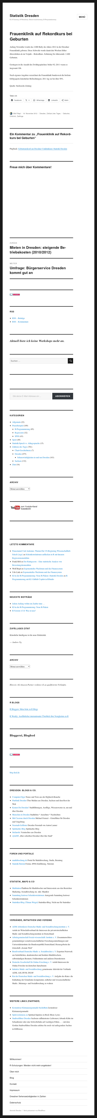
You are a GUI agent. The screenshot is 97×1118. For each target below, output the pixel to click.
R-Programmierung (22, 429)
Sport (14, 439)
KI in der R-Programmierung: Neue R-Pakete (30, 607)
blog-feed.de (15, 772)
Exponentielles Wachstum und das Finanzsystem (43, 568)
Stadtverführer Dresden (21, 1018)
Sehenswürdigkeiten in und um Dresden (33, 457)
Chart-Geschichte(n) (23, 450)
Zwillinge (20, 116)
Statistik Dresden (24, 15)
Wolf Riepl (17, 113)
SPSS (17, 436)
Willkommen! (15, 1059)
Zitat (14, 464)
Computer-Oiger (18, 797)
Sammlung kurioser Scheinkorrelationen (28, 895)
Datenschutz (15, 1102)
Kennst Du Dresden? (20, 807)
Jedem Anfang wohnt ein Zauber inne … (28, 603)
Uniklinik (13, 116)
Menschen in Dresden (21, 814)
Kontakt (13, 1083)
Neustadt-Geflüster (19, 825)
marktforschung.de (19, 860)
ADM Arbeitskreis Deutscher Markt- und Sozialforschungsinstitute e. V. (41, 926)
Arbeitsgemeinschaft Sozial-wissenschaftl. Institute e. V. (34, 937)
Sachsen (18, 461)
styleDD (15, 835)
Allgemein (16, 422)
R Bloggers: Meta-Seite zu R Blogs (24, 709)
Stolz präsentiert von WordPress (34, 1110)
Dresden (43, 113)
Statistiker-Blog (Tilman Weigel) (25, 902)
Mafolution (16, 888)
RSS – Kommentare (20, 321)
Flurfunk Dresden (19, 800)
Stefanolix (16, 832)
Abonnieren (62, 396)
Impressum (15, 1090)
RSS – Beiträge (18, 318)
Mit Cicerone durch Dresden (23, 818)
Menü (82, 16)
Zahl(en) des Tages (54, 113)
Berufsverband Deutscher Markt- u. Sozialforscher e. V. (34, 951)
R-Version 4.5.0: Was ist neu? (24, 610)
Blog (12, 1077)
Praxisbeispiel (17, 425)
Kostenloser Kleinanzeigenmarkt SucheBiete (30, 1007)
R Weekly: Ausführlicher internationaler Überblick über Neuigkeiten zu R (39, 716)
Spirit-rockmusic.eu (20, 1014)
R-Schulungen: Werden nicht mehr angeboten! (30, 1065)
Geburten (66, 113)
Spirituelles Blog (19, 828)
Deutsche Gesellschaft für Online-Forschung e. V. (32, 962)
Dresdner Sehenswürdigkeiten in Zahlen (28, 1096)
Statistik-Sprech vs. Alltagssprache (26, 443)
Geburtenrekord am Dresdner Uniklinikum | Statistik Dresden (42, 148)
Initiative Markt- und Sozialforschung (27, 969)
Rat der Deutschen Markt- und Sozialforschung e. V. (33, 976)
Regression (19, 432)
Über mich (14, 1071)
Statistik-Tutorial (18, 863)
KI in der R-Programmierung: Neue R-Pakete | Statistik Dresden (37, 575)
